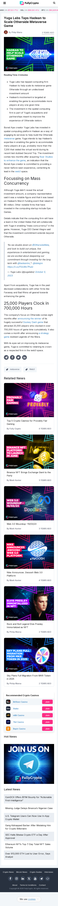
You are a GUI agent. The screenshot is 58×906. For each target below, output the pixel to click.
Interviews (49, 872)
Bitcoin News (21, 872)
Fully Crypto (15, 428)
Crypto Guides (36, 872)
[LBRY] (47, 878)
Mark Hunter (15, 480)
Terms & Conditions (28, 885)
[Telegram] (41, 878)
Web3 (32, 369)
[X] (29, 878)
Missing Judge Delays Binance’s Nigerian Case (29, 808)
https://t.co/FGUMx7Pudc (20, 266)
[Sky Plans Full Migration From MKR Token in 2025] (29, 655)
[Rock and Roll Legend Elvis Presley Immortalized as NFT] (29, 603)
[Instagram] (16, 878)
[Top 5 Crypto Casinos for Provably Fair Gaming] (29, 400)
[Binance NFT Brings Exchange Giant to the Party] (29, 452)
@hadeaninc (23, 263)
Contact (42, 885)
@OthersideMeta (40, 245)
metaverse (14, 369)
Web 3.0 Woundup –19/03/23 (21, 524)
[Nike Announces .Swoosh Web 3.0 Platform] (29, 552)
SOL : (18, 10)
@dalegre (37, 263)
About (14, 885)
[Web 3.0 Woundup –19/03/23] (29, 503)
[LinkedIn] (22, 878)
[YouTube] (35, 878)
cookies (32, 899)
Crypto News (8, 872)
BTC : (41, 10)
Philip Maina (15, 632)
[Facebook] (10, 878)
